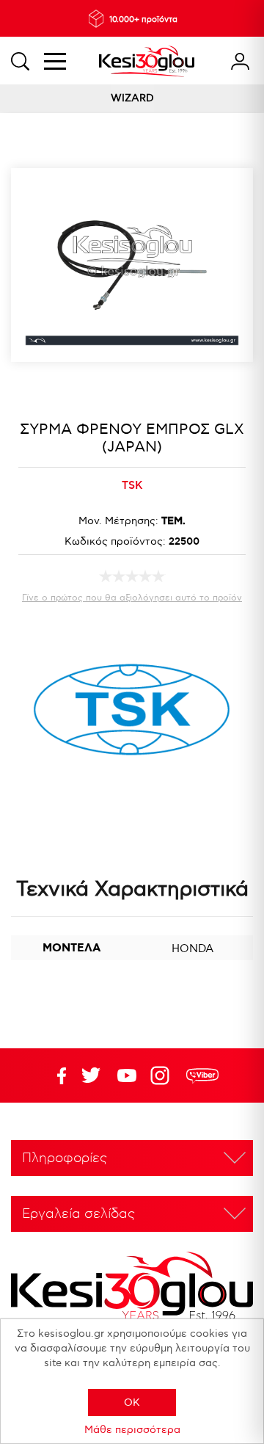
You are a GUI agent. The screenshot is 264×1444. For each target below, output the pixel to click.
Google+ (162, 1075)
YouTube (90, 1075)
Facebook (55, 1075)
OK (132, 1402)
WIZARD (132, 98)
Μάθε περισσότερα (132, 1429)
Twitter (126, 1075)
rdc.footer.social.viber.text (202, 1075)
